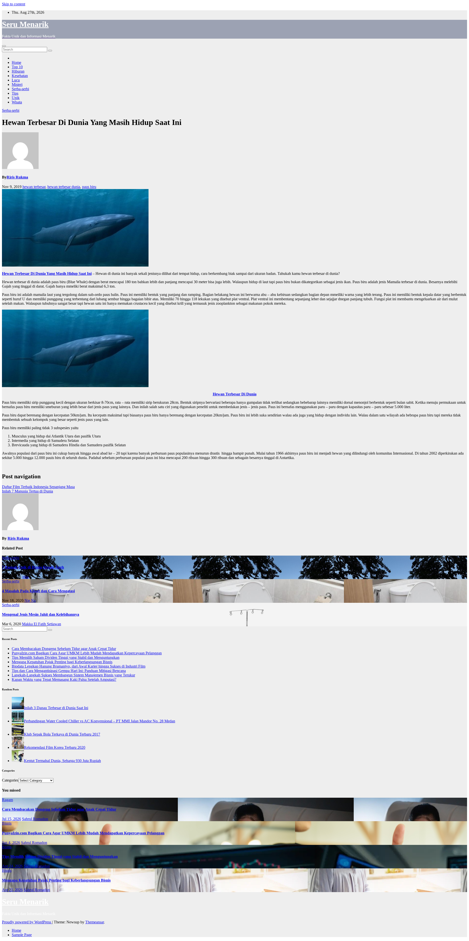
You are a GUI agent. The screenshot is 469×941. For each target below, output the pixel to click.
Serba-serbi (20, 89)
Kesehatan (20, 76)
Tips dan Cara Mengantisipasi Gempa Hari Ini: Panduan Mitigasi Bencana (69, 671)
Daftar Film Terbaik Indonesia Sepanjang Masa (38, 487)
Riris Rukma (17, 177)
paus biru (89, 187)
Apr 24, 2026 (12, 866)
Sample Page (22, 935)
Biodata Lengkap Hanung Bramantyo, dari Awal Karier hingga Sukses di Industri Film (78, 666)
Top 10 (17, 67)
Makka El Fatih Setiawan (41, 624)
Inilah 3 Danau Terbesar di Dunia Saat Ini (56, 708)
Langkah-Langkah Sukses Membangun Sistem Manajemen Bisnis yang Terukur (73, 675)
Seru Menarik (25, 24)
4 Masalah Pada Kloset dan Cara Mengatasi (38, 591)
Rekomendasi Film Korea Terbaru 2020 (54, 747)
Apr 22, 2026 (12, 890)
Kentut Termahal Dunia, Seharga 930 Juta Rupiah (62, 761)
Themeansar (94, 922)
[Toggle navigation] (4, 46)
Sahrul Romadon (35, 819)
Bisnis (6, 823)
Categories (10, 780)
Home (16, 62)
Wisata (17, 102)
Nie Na (30, 600)
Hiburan (18, 71)
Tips (15, 93)
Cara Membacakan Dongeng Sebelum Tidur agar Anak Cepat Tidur (64, 649)
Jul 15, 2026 (11, 819)
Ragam (7, 800)
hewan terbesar (33, 187)
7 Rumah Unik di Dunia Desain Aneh (33, 567)
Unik (16, 98)
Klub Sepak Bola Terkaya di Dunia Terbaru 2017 (62, 734)
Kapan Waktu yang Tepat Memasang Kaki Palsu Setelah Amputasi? (64, 679)
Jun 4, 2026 (11, 842)
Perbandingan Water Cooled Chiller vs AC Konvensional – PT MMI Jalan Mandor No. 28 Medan (99, 721)
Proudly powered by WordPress (27, 922)
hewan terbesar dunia (63, 187)
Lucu (16, 80)
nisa (25, 577)
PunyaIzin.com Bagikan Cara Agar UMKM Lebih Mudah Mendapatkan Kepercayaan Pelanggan (87, 653)
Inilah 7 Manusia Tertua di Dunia (27, 491)
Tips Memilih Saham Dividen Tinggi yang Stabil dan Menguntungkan (65, 657)
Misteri (17, 84)
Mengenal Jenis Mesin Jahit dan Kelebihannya (40, 614)
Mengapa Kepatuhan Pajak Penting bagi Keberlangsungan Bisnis (62, 662)
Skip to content (13, 4)
